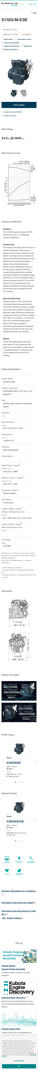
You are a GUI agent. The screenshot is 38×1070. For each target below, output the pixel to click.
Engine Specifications (11, 46)
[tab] (15, 782)
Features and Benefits (11, 43)
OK (19, 1066)
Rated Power (8, 39)
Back (34, 13)
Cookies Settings (19, 1061)
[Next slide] (34, 761)
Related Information (11, 49)
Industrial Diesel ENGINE (13, 112)
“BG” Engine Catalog (11, 918)
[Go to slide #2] (24, 93)
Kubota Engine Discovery (13, 997)
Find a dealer (19, 105)
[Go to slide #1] (14, 93)
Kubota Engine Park (11, 1028)
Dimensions (28, 46)
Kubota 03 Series (10, 115)
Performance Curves (24, 39)
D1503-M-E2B (14, 762)
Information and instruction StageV (18, 902)
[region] (19, 1052)
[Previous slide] (4, 761)
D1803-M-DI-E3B (15, 821)
